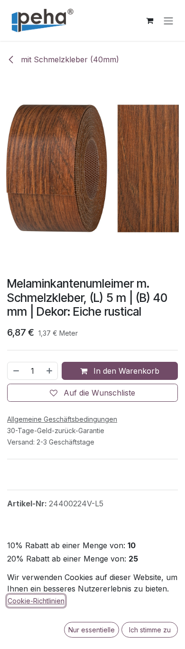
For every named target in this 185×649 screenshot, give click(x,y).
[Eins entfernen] (16, 370)
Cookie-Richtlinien (36, 601)
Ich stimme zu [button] (150, 630)
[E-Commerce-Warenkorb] (149, 20)
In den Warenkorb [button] (125, 371)
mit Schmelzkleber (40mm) (68, 59)
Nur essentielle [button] (91, 630)
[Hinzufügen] (50, 370)
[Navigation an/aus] (168, 20)
